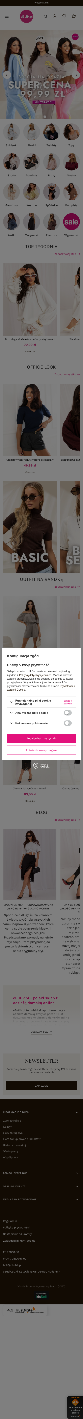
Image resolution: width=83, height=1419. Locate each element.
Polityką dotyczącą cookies (35, 674)
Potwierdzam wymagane (41, 750)
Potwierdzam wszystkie (41, 738)
